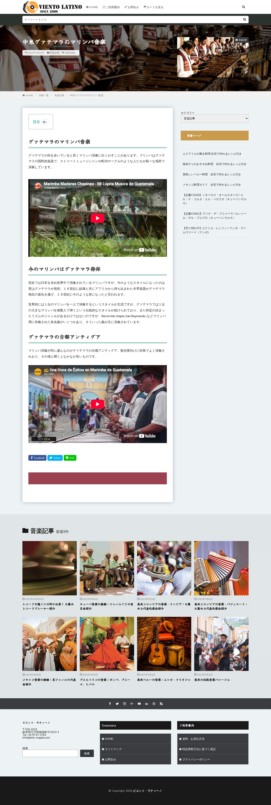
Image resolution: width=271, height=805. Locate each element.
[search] (245, 19)
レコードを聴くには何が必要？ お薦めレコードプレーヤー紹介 (48, 606)
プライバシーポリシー (196, 759)
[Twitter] (55, 458)
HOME (29, 95)
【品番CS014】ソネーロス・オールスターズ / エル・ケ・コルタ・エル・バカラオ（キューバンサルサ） (215, 199)
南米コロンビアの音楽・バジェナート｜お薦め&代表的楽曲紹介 (221, 606)
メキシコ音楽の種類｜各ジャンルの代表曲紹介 (49, 681)
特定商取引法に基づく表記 (199, 749)
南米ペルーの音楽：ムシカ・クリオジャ (164, 679)
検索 (25, 748)
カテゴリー (188, 112)
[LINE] (70, 458)
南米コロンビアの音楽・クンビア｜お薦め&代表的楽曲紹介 (164, 606)
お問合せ (110, 759)
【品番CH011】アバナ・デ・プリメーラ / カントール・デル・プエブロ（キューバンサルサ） (214, 215)
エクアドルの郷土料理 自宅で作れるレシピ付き (212, 153)
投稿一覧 (44, 95)
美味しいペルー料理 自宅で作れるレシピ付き (212, 174)
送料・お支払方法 (193, 738)
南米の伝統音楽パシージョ (212, 679)
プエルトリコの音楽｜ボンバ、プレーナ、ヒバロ (105, 681)
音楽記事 (54, 52)
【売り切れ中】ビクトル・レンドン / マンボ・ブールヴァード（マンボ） (214, 230)
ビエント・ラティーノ (147, 790)
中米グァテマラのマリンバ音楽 (86, 95)
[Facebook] (37, 458)
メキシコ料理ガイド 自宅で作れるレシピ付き (212, 184)
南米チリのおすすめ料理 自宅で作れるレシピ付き (215, 164)
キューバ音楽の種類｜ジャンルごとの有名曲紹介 (106, 606)
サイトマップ (113, 749)
